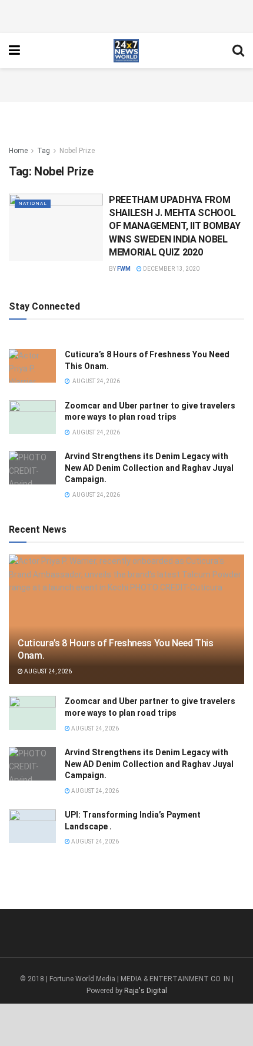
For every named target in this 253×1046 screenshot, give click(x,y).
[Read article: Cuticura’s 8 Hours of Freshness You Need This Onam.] (32, 366)
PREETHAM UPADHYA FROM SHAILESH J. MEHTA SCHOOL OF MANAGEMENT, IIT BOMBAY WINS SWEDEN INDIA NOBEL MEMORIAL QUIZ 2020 (175, 226)
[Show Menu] (14, 50)
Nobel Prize (77, 151)
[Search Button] (238, 50)
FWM (124, 268)
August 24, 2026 (47, 671)
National (32, 203)
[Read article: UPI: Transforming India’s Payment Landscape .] (32, 826)
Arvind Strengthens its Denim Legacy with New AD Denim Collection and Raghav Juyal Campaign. (149, 467)
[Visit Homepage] (126, 50)
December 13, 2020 (170, 268)
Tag (43, 151)
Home (18, 151)
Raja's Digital (145, 991)
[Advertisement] (126, 14)
